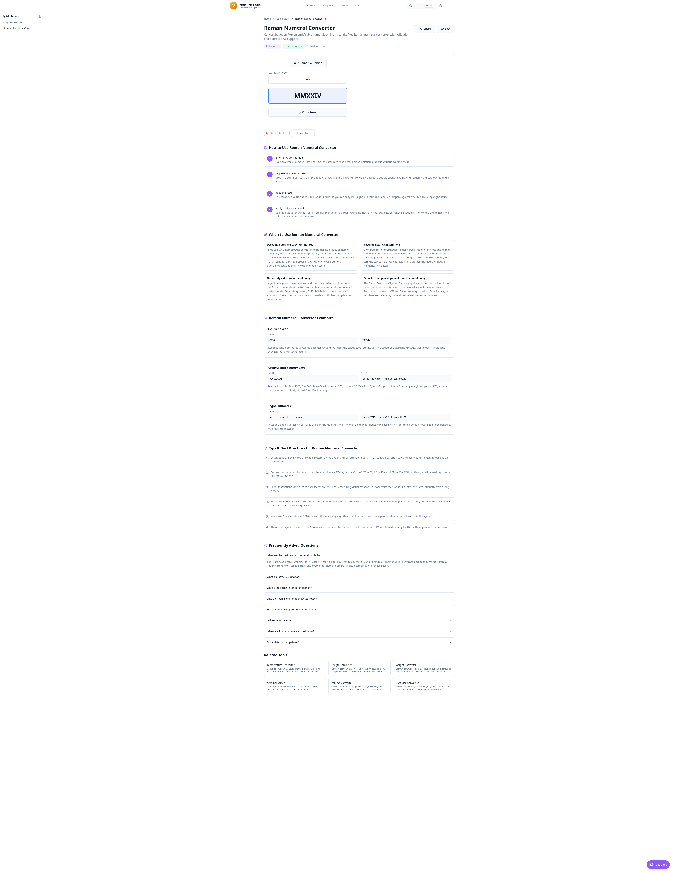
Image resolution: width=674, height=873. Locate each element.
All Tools (311, 5)
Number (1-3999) (278, 73)
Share (427, 28)
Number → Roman (310, 63)
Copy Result (310, 112)
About (345, 5)
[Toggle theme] (440, 5)
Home (267, 18)
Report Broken (278, 133)
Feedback (305, 133)
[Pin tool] (34, 28)
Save (448, 28)
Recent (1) (16, 22)
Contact (357, 5)
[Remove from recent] (39, 28)
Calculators (283, 18)
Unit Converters (294, 46)
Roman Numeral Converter (17, 28)
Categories (327, 5)
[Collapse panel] (40, 16)
